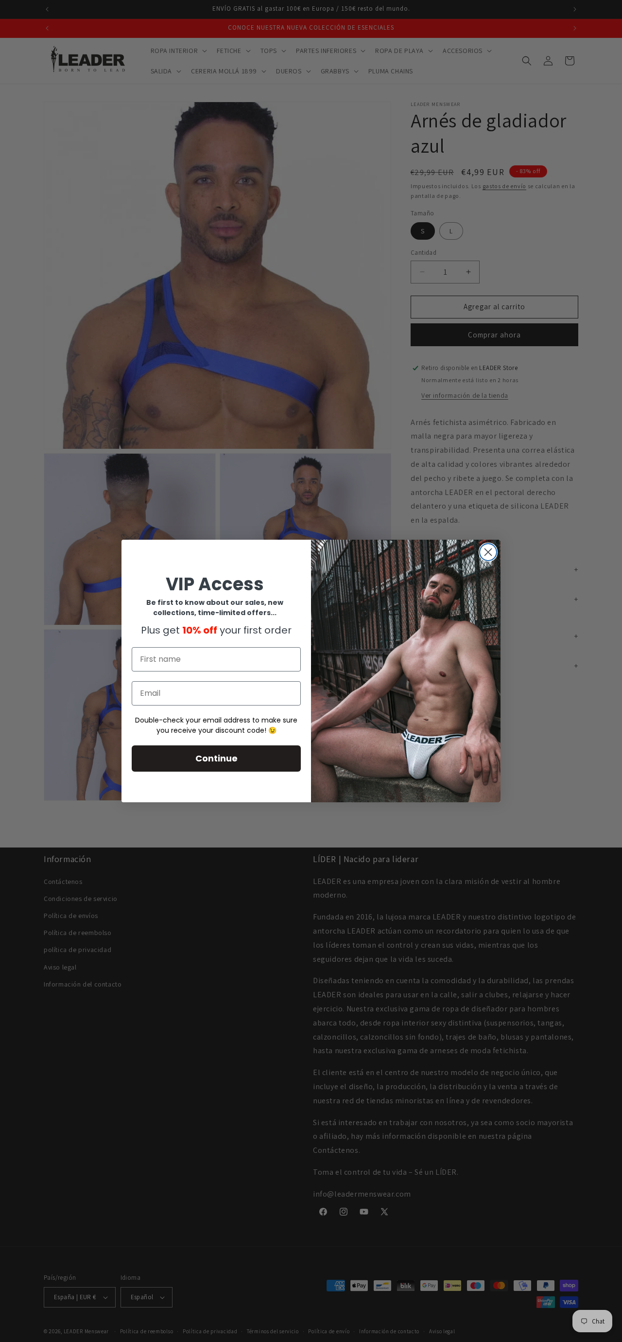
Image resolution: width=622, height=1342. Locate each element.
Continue (216, 758)
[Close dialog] (488, 552)
